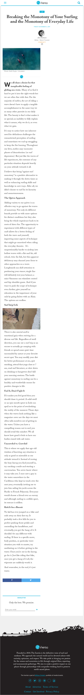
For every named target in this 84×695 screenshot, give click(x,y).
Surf (42, 12)
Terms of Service (50, 686)
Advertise (36, 686)
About (28, 686)
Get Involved (38, 691)
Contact (27, 691)
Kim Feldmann (42, 38)
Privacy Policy (52, 691)
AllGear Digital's (40, 675)
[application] (21, 318)
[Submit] (37, 609)
